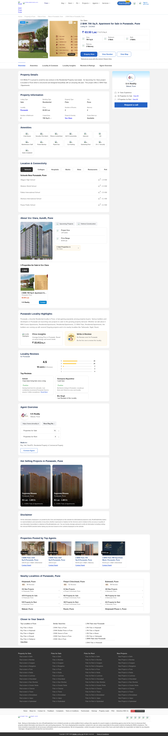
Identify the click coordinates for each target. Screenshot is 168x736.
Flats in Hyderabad (58, 701)
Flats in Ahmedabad (59, 695)
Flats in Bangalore (58, 666)
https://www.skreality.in (31, 423)
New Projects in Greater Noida (128, 685)
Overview (21, 65)
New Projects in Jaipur (125, 698)
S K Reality (25, 302)
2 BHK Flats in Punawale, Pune (74, 16)
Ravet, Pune (68, 609)
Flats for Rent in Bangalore (94, 666)
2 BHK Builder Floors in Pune (62, 630)
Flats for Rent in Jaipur (92, 698)
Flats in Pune (42, 16)
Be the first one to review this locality (89, 340)
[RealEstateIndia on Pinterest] (136, 719)
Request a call (131, 105)
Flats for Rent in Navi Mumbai (95, 682)
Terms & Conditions (72, 711)
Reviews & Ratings (87, 65)
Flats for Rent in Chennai (93, 688)
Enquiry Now (89, 54)
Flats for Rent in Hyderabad (94, 701)
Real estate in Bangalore (28, 666)
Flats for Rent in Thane (93, 692)
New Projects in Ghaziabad (127, 679)
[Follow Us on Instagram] (148, 719)
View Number (107, 54)
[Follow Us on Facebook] (128, 719)
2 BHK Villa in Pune (59, 639)
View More (23, 642)
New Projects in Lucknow (126, 676)
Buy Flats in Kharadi (27, 636)
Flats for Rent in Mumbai (93, 660)
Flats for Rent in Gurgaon (93, 663)
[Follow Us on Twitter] (140, 719)
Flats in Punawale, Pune (55, 16)
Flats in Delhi (56, 656)
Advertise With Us (122, 711)
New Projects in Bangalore (127, 666)
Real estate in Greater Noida (29, 685)
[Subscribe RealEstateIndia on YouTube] (144, 719)
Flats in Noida (57, 672)
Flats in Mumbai (57, 660)
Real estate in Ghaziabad (28, 679)
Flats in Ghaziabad (58, 679)
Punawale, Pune (131, 23)
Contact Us (41, 711)
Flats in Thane (57, 692)
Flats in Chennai (57, 688)
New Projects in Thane (125, 692)
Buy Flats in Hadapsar (27, 639)
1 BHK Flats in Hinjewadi (94, 642)
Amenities (34, 65)
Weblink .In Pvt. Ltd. (77, 734)
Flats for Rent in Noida (92, 672)
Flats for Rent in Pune (92, 669)
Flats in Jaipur (57, 698)
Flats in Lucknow (58, 676)
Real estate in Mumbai (27, 660)
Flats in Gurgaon (57, 663)
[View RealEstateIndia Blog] (132, 719)
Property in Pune (30, 16)
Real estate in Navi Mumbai (29, 682)
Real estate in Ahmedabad (28, 695)
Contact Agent (29, 450)
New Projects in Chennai (126, 688)
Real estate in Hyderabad (28, 701)
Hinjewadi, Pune (29, 582)
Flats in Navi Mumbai (59, 682)
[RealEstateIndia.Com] (31, 7)
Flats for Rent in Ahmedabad (94, 695)
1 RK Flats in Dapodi (92, 630)
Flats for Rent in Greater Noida (95, 685)
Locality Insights (69, 65)
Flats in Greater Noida (59, 685)
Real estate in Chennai (27, 688)
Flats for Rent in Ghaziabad (94, 679)
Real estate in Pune (26, 669)
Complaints (60, 711)
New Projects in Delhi (125, 656)
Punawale (24, 110)
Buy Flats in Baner (26, 628)
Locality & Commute (50, 65)
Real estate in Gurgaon (27, 663)
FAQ (112, 711)
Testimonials (85, 711)
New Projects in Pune (125, 669)
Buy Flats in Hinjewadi (27, 630)
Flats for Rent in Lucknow (93, 676)
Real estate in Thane (26, 692)
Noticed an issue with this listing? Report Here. (96, 59)
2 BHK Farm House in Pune (62, 636)
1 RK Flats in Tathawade (94, 636)
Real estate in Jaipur (26, 698)
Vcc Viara (68, 118)
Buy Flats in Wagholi (27, 633)
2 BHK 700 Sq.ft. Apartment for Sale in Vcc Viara (40, 293)
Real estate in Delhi (26, 656)
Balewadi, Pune (112, 582)
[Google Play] (23, 717)
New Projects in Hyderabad (127, 701)
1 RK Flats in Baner (92, 633)
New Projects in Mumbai (126, 660)
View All (136, 96)
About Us (32, 711)
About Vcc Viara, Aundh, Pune (36, 218)
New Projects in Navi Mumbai (128, 682)
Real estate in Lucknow (27, 676)
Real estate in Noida (26, 672)
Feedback (50, 711)
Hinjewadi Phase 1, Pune (116, 609)
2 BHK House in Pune (60, 633)
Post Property (124, 2)
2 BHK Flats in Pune (60, 628)
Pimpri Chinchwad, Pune (74, 582)
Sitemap (94, 711)
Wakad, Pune (27, 609)
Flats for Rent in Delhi (92, 656)
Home (20, 16)
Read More (44, 392)
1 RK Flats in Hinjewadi (93, 628)
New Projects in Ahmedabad (127, 695)
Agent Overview (106, 65)
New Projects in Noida (125, 672)
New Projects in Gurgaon (126, 663)
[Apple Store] (33, 717)
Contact (42, 302)
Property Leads (104, 711)
